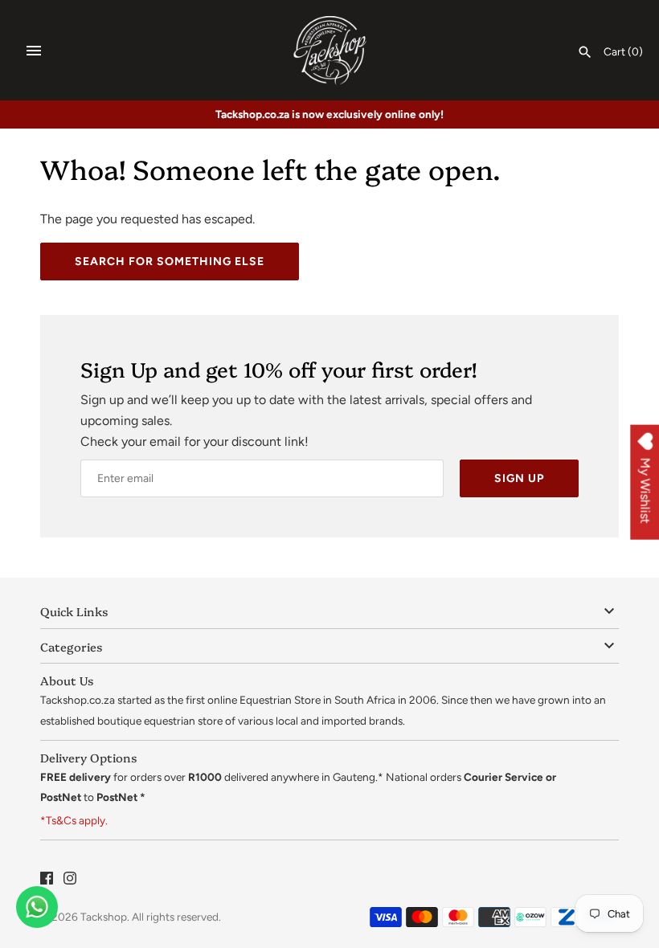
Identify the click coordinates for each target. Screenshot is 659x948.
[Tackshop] (330, 50)
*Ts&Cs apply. (74, 820)
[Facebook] (46, 881)
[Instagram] (69, 881)
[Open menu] (33, 50)
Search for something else (169, 261)
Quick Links (74, 611)
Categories (71, 646)
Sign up (519, 478)
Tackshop (103, 916)
